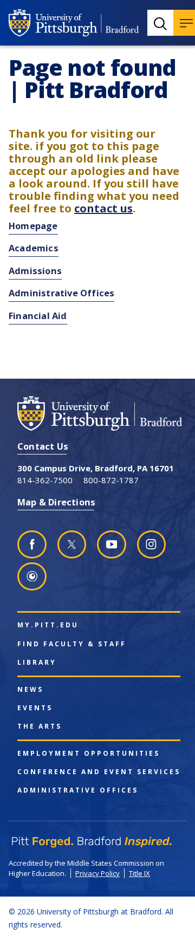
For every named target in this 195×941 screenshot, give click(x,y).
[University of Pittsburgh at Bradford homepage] (74, 23)
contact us (103, 208)
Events (35, 708)
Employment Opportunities (88, 753)
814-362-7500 (45, 480)
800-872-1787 (111, 480)
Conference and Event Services (98, 772)
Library (36, 662)
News (30, 689)
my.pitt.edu (48, 625)
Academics (33, 248)
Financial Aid (38, 315)
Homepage (33, 225)
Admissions (35, 270)
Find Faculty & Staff (71, 644)
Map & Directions (56, 502)
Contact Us (42, 446)
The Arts (39, 726)
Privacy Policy (97, 873)
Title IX (139, 873)
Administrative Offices (61, 293)
